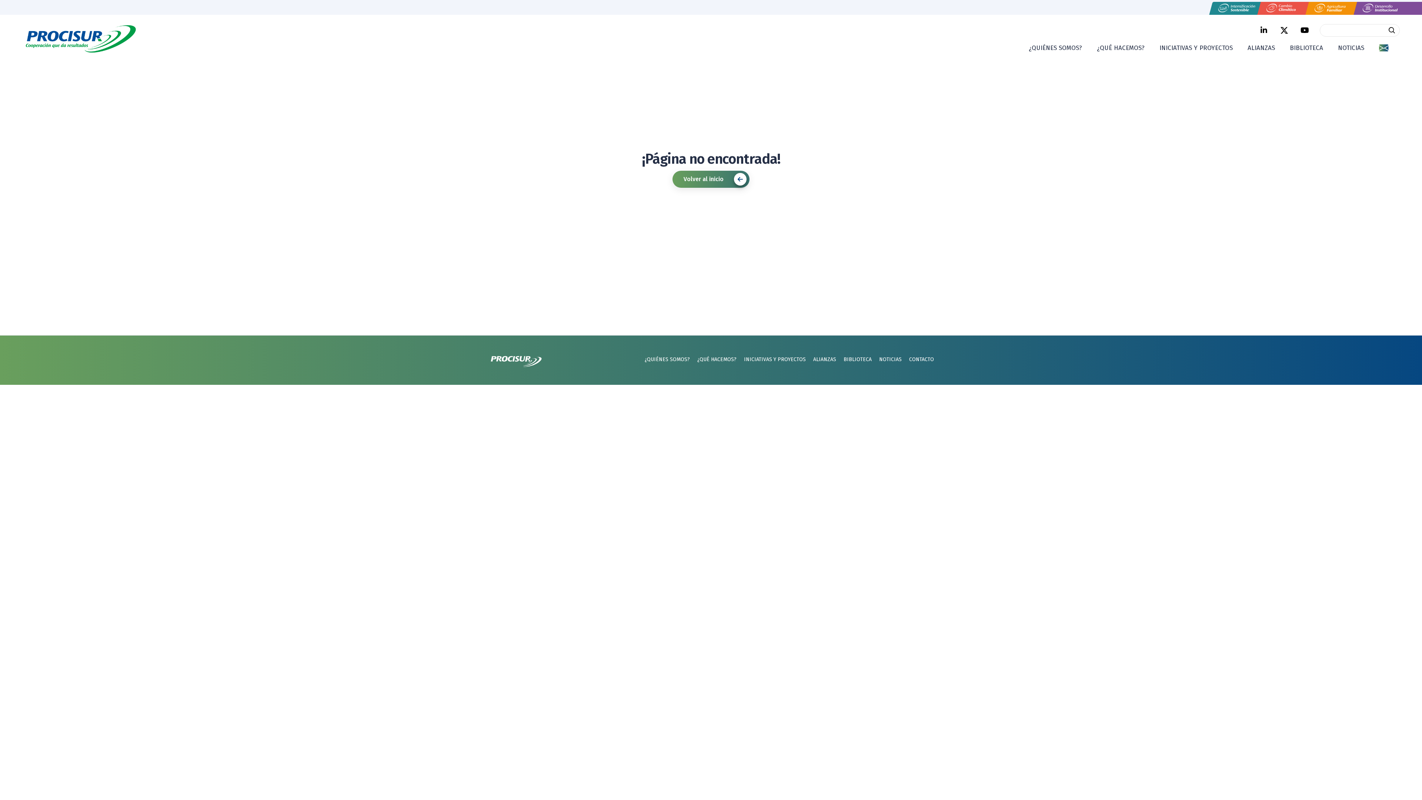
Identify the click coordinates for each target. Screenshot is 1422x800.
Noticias (1351, 48)
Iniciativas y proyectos (1196, 48)
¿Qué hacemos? (1121, 48)
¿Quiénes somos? (1055, 48)
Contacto (921, 359)
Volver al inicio (704, 179)
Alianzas (1261, 48)
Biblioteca (1306, 48)
